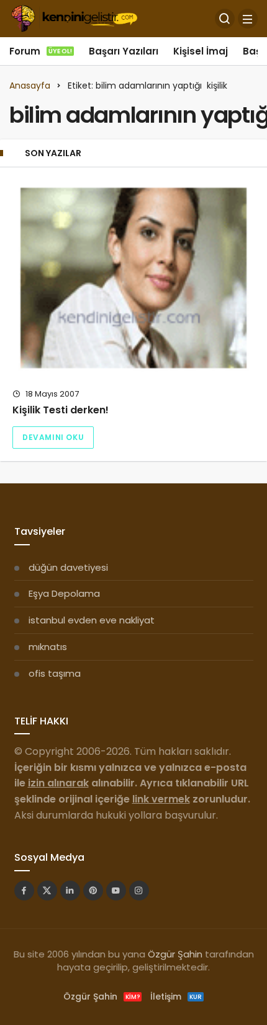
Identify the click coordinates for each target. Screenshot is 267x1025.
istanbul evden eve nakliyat (92, 620)
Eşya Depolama (64, 593)
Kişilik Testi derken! (60, 410)
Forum (40, 51)
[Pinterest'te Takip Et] (93, 890)
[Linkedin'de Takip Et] (70, 890)
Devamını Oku (53, 437)
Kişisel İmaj (200, 51)
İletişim (176, 996)
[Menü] (248, 19)
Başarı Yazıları (123, 51)
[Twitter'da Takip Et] (47, 890)
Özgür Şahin (175, 954)
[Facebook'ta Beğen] (24, 890)
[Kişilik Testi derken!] (133, 278)
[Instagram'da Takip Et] (139, 890)
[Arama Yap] (225, 19)
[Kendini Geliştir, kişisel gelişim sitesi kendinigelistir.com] (74, 17)
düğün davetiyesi (68, 567)
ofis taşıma (55, 673)
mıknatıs (48, 646)
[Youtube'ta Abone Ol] (116, 890)
